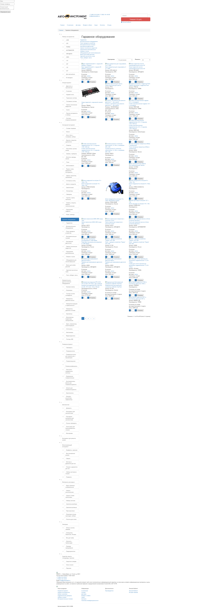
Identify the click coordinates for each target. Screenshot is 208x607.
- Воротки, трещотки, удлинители (71, 141)
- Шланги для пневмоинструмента (70, 388)
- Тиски (67, 162)
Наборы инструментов (68, 36)
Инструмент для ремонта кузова (69, 439)
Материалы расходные (68, 482)
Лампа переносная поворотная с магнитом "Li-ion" (114, 222)
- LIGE (67, 40)
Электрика (65, 524)
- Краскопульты (69, 393)
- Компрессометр (70, 287)
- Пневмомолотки (70, 351)
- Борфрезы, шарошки (71, 450)
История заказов (133, 592)
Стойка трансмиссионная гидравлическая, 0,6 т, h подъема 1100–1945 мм (90, 150)
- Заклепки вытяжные (71, 507)
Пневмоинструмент (67, 344)
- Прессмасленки (70, 511)
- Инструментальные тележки (71, 237)
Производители (109, 590)
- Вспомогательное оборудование (70, 227)
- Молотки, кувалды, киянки (70, 157)
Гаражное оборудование (68, 219)
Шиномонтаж (65, 404)
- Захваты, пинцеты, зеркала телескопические (70, 204)
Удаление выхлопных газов (87, 56)
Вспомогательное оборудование (89, 41)
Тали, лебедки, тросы (86, 57)
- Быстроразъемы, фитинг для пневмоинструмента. (71, 382)
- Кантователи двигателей (69, 242)
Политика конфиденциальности (89, 600)
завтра (88, 76)
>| (93, 318)
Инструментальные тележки (87, 44)
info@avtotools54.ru (94, 16)
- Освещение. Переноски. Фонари (70, 533)
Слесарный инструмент (68, 125)
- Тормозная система (71, 98)
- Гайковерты (68, 347)
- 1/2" (66, 67)
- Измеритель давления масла (69, 299)
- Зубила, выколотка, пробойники (70, 176)
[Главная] (72, 17)
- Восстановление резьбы (70, 454)
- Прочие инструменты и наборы (71, 114)
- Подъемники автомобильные (69, 252)
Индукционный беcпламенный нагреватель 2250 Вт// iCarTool (113, 286)
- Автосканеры (69, 332)
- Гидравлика (68, 223)
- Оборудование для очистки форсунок (70, 260)
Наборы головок (62, 597)
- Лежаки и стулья (70, 256)
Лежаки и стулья (84, 51)
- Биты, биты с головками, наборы (70, 136)
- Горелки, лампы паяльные (70, 198)
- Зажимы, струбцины (71, 153)
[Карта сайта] (57, 586)
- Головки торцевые (70, 128)
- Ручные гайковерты (71, 423)
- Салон (67, 110)
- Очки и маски (69, 565)
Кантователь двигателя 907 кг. (137, 299)
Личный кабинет (126, 22)
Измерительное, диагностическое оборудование (66, 281)
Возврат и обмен (87, 25)
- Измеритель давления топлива (70, 309)
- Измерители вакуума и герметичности (71, 304)
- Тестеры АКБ (69, 339)
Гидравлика (83, 40)
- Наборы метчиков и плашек (71, 472)
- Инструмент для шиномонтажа (70, 412)
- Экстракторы (69, 191)
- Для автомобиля (70, 74)
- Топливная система (71, 101)
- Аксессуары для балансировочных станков (70, 428)
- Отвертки (68, 145)
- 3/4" (66, 71)
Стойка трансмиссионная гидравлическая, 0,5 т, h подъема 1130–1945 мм (138, 126)
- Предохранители (70, 551)
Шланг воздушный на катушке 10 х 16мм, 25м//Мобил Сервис (114, 199)
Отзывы (109, 25)
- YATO (67, 57)
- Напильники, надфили (69, 210)
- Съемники (68, 91)
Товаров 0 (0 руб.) (136, 19)
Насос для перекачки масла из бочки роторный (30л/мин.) (139, 222)
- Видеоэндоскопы (70, 335)
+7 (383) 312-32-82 (94, 14)
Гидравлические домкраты (65, 595)
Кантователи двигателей (86, 46)
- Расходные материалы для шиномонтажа (69, 418)
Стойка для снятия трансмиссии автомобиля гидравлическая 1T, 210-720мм (139, 265)
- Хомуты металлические (69, 491)
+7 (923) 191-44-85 (105, 14)
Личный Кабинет (133, 590)
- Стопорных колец (70, 180)
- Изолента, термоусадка (68, 542)
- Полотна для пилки (70, 519)
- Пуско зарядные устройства (70, 232)
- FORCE (67, 47)
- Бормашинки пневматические (69, 377)
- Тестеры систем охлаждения (70, 294)
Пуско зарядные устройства (87, 43)
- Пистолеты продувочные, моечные (69, 371)
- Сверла (67, 458)
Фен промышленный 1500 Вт (136, 165)
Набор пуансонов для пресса (113, 85)
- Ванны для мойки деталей (70, 265)
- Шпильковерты (69, 165)
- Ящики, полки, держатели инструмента (69, 170)
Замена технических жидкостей (88, 48)
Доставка (78, 25)
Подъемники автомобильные (88, 49)
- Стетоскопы (68, 329)
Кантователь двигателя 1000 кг (137, 283)
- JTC (66, 43)
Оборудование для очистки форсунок (90, 53)
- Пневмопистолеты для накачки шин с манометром (70, 356)
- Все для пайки (69, 538)
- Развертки (68, 477)
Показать (136, 59)
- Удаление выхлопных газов (71, 270)
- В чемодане (69, 77)
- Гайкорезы (68, 194)
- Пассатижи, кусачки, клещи (71, 149)
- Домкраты (68, 408)
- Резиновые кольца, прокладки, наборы (70, 515)
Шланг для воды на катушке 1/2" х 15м (139, 203)
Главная (62, 25)
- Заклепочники (69, 187)
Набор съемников (62, 594)
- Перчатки (68, 568)
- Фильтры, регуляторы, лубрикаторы (68, 398)
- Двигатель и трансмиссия (69, 86)
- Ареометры (68, 314)
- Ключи (67, 131)
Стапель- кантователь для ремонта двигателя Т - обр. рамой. (114, 104)
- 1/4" (66, 60)
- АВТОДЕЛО (68, 53)
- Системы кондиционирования (70, 119)
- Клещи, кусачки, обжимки (70, 528)
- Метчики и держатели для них (70, 462)
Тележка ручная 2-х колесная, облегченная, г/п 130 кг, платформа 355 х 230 (114, 150)
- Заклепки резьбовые (71, 504)
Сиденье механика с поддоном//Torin (139, 85)
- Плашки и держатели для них (71, 467)
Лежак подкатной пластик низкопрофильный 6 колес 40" (137, 67)
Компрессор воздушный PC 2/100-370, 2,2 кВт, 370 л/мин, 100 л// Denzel (91, 286)
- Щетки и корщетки (70, 184)
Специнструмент (66, 82)
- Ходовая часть (69, 94)
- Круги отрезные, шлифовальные (70, 486)
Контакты (102, 25)
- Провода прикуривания (69, 547)
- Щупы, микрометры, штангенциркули (71, 324)
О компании (70, 25)
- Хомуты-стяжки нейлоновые (69, 496)
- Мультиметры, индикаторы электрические (69, 318)
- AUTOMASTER (69, 50)
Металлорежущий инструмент (67, 445)
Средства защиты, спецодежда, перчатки (68, 557)
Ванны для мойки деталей (87, 54)
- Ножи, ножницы (70, 214)
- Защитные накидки (70, 561)
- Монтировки (69, 433)
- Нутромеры (68, 290)
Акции (96, 25)
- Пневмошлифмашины (71, 365)
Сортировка (111, 59)
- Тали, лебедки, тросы (71, 275)
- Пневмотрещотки (70, 361)
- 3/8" (66, 64)
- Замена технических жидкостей (71, 105)
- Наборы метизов (70, 500)
